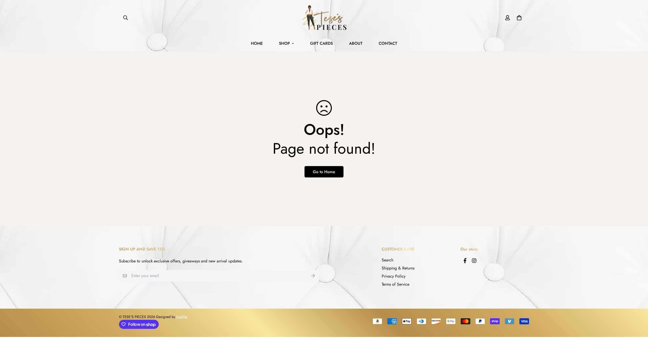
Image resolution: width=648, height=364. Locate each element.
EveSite (181, 316)
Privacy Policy (394, 276)
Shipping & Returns (398, 268)
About (355, 43)
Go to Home (324, 172)
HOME (257, 43)
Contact (388, 43)
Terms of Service (395, 284)
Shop (284, 43)
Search (387, 260)
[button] (518, 18)
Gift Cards (321, 43)
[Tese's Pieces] (324, 17)
